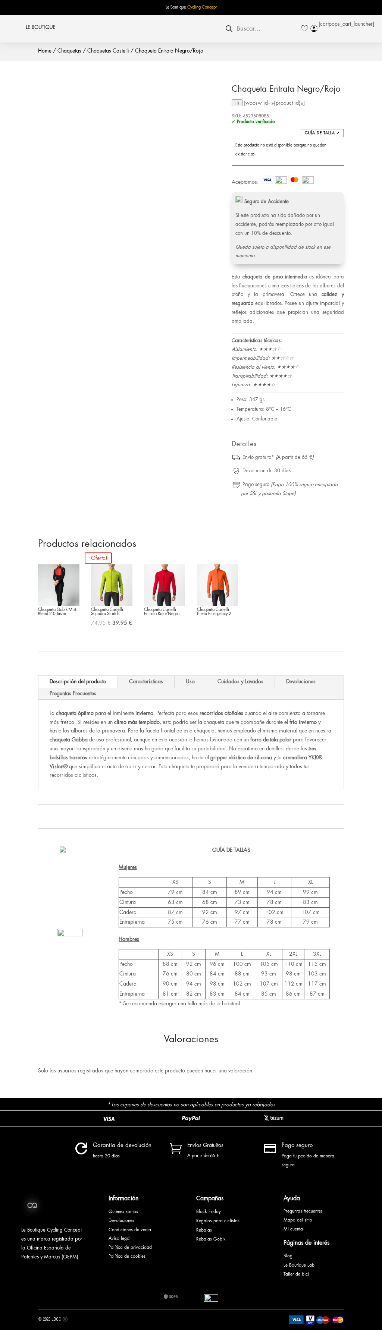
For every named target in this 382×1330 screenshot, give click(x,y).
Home (44, 50)
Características (146, 681)
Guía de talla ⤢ (322, 133)
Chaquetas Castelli (108, 50)
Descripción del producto (78, 681)
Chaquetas (69, 50)
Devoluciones (301, 681)
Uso (190, 681)
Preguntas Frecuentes (73, 693)
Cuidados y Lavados (240, 681)
